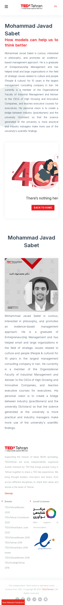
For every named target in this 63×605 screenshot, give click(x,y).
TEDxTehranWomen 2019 (17, 537)
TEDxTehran (48, 589)
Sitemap (9, 493)
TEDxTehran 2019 (13, 542)
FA (55, 6)
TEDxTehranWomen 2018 (17, 557)
